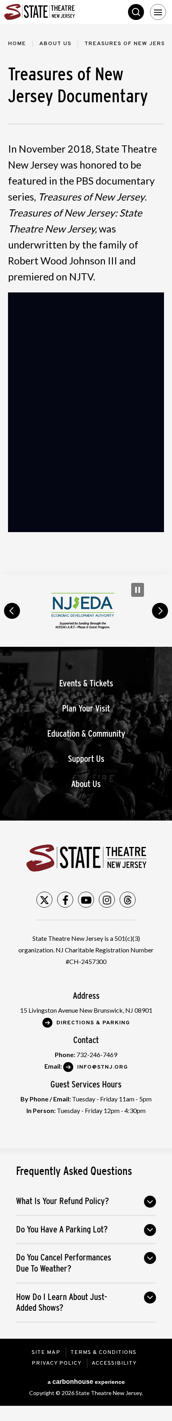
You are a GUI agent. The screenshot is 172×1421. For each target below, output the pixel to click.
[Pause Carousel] (137, 590)
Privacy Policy (57, 1363)
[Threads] (128, 900)
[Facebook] (65, 900)
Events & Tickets (86, 683)
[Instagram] (107, 900)
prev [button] (12, 611)
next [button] (160, 611)
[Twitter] (44, 900)
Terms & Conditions (103, 1352)
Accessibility (114, 1363)
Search (136, 12)
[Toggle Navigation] (158, 12)
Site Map (46, 1352)
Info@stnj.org (102, 1067)
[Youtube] (86, 900)
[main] (86, 299)
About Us (55, 43)
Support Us (86, 758)
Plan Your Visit (86, 708)
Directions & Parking (93, 1023)
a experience (86, 1381)
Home (17, 43)
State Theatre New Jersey (64, 12)
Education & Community (86, 733)
